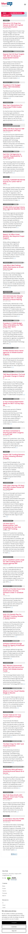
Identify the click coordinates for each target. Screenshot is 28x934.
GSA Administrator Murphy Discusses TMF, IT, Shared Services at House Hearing (13, 298)
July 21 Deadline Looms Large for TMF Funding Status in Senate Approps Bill (13, 561)
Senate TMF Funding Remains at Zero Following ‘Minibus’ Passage (14, 456)
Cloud (3, 905)
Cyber (3, 907)
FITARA (15, 204)
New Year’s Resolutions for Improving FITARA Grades (12, 106)
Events (4, 888)
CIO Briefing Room (16, 13)
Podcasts (4, 893)
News (4, 13)
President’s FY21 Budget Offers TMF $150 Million (11, 86)
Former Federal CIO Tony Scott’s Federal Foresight (12, 716)
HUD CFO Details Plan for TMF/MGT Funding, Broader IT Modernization (13, 616)
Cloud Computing (16, 586)
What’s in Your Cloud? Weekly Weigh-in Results (13, 692)
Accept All (14, 922)
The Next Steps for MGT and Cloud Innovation (13, 745)
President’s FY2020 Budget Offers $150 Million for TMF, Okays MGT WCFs (13, 325)
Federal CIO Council (18, 51)
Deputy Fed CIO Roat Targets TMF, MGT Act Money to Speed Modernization (13, 56)
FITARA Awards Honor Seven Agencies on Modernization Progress (13, 352)
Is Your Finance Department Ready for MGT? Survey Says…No (14, 403)
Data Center (15, 640)
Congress (6, 20)
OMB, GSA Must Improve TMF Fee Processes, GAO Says (13, 129)
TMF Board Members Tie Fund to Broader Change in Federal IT (14, 376)
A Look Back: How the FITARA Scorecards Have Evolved (13, 820)
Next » (15, 854)
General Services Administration (11, 125)
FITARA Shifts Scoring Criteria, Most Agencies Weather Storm (14, 208)
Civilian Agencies (7, 124)
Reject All (14, 930)
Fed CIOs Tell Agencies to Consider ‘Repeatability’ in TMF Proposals (12, 156)
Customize (14, 926)
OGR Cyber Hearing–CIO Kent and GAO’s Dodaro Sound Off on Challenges (13, 487)
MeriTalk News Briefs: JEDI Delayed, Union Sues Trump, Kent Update (13, 797)
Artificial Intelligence (17, 231)
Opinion (4, 890)
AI (2, 902)
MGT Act (6, 15)
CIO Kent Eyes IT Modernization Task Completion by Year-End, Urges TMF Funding (12, 526)
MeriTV (4, 895)
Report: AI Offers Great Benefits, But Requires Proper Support (13, 236)
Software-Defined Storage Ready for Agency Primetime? (13, 644)
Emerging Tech (7, 82)
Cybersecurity (16, 428)
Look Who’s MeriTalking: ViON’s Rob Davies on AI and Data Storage (13, 267)
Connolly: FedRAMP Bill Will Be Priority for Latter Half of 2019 (14, 181)
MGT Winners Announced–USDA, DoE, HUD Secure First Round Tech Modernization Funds (13, 668)
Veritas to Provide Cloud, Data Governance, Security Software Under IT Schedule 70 (14, 591)
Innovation (15, 82)
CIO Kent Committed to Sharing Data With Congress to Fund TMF (13, 432)
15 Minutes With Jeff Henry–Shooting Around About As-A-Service (13, 771)
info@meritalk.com (6, 875)
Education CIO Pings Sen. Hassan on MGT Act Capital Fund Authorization (13, 25)
